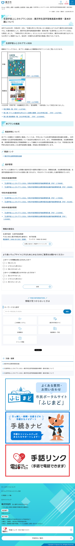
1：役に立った (11, 263)
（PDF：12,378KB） (32, 76)
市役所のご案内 (37, 538)
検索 (67, 311)
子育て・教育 (9, 7)
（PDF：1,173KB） (32, 102)
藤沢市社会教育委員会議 (13, 156)
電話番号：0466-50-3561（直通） (15, 239)
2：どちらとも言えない (14, 266)
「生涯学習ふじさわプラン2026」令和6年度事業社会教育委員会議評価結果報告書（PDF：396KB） (38, 187)
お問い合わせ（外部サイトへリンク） (36, 244)
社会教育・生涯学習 (20, 7)
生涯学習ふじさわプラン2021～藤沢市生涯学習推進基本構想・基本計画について (29, 368)
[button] (61, 2)
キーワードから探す (11, 307)
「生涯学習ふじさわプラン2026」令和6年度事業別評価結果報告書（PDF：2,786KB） (34, 183)
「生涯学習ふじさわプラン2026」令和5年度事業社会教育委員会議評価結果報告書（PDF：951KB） (38, 202)
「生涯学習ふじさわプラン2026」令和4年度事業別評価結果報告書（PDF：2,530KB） (34, 212)
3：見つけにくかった (13, 282)
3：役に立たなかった (13, 269)
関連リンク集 (7, 495)
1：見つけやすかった (13, 275)
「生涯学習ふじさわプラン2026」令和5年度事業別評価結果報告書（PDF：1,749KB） (34, 198)
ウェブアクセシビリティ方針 (12, 491)
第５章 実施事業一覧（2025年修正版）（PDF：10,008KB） (24, 116)
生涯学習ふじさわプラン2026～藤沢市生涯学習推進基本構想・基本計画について (29, 373)
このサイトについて (9, 487)
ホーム (3, 7)
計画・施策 (29, 7)
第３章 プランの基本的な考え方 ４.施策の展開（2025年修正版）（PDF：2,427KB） (33, 113)
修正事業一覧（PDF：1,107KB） (15, 109)
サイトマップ (7, 500)
